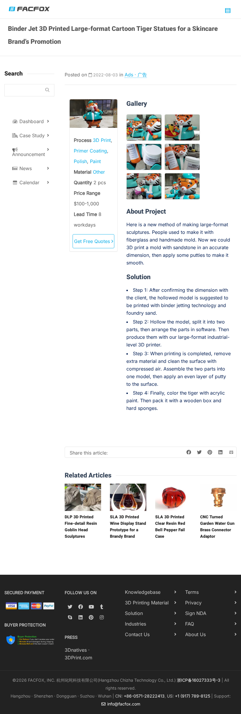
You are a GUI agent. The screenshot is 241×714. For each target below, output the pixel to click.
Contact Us (137, 634)
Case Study (31, 135)
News (25, 168)
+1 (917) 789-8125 (192, 695)
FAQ (189, 624)
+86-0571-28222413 (144, 695)
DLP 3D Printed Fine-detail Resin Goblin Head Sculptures (81, 526)
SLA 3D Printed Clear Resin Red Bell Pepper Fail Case (170, 526)
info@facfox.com (123, 703)
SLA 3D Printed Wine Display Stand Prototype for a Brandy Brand (128, 526)
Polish (80, 161)
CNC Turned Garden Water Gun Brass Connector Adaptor (217, 526)
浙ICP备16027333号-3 (198, 680)
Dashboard (31, 121)
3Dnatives (76, 650)
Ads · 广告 (136, 75)
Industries (135, 624)
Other (99, 172)
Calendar (28, 182)
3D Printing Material (147, 603)
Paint (95, 161)
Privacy (193, 603)
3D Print (102, 140)
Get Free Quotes (92, 241)
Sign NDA (195, 613)
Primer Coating (90, 151)
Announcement (28, 154)
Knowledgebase (142, 592)
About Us (195, 634)
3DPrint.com (78, 658)
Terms (192, 592)
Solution (134, 613)
